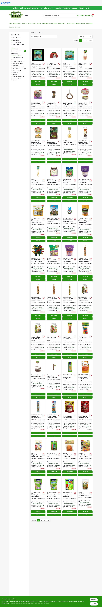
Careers (39, 23)
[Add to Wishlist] (43, 64)
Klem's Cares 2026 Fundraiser (49, 23)
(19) (18, 63)
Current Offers (61, 23)
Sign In (82, 15)
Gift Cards (24, 23)
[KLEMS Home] (16, 15)
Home (10, 23)
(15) (18, 67)
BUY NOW (38, 84)
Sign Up (88, 15)
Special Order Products (18, 44)
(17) (15, 65)
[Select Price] (25, 51)
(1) (15, 79)
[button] (80, 23)
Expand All (19, 55)
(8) (15, 72)
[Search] (78, 15)
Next (90, 40)
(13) (19, 68)
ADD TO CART (38, 81)
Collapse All (13, 55)
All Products (16, 40)
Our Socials (89, 23)
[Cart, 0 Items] (92, 15)
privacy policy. (5, 603)
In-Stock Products (17, 42)
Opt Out (94, 604)
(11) (17, 70)
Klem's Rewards (70, 23)
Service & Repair (32, 23)
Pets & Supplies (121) (17, 57)
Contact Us (17, 27)
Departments (16, 23)
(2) (18, 76)
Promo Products (17, 37)
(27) (19, 61)
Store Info (11, 27)
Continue (93, 599)
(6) (15, 74)
